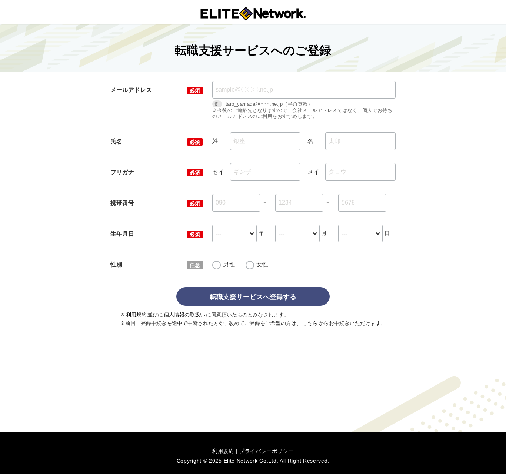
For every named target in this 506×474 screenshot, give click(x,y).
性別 (116, 264)
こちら (310, 323)
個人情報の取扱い (184, 315)
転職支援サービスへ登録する (253, 297)
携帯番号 (122, 203)
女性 (262, 264)
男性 (229, 264)
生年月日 (122, 234)
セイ (218, 172)
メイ (313, 172)
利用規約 (136, 315)
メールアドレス (131, 90)
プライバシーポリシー (266, 451)
